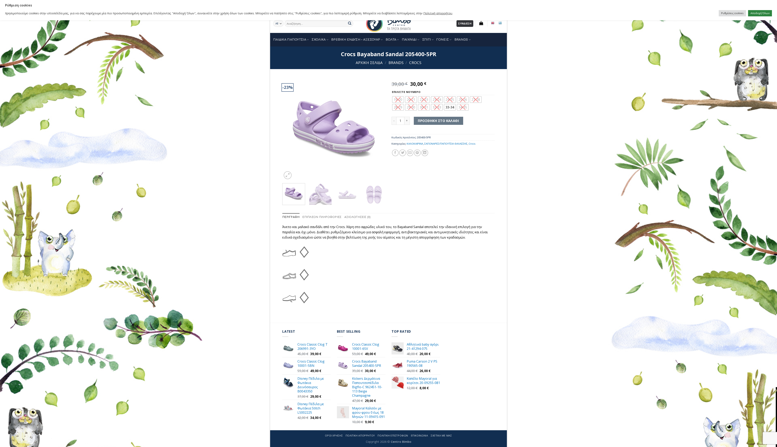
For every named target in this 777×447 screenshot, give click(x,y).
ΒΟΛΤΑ (391, 39)
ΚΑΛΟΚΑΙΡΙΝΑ (415, 143)
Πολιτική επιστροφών (393, 435)
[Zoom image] (288, 175)
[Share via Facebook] (395, 152)
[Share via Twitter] (402, 152)
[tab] (290, 217)
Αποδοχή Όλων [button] (760, 13)
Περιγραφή (290, 217)
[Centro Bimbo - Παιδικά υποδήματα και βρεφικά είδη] (388, 23)
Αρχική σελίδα (369, 62)
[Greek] (500, 23)
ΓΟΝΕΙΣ (442, 39)
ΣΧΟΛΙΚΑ (319, 39)
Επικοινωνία (419, 435)
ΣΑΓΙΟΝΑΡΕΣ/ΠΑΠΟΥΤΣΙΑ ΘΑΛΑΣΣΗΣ (445, 143)
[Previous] (289, 128)
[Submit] (349, 23)
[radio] (398, 100)
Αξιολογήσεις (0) (357, 217)
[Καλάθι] (481, 23)
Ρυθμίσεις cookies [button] (732, 13)
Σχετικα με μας (441, 435)
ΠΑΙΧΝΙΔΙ (409, 39)
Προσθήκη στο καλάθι (438, 121)
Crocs (415, 62)
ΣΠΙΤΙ (426, 39)
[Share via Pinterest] (417, 152)
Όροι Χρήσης (334, 435)
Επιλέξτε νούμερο (406, 92)
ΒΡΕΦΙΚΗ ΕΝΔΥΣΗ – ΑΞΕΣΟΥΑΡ (355, 39)
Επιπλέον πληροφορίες (321, 217)
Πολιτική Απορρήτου (360, 435)
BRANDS (461, 39)
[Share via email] (410, 152)
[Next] (378, 128)
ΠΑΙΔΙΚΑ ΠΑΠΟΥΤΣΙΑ (289, 39)
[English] (493, 23)
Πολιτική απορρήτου (437, 13)
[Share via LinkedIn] (424, 152)
